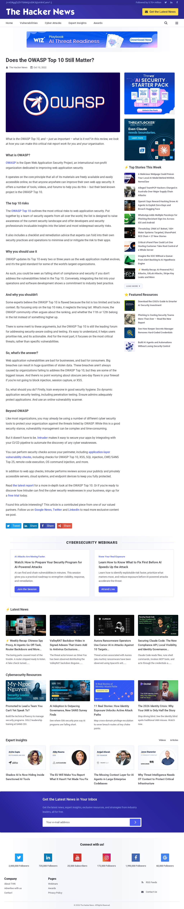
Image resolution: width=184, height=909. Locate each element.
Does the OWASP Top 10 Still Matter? (50, 60)
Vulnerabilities (29, 23)
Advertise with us (13, 888)
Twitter (57, 509)
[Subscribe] (135, 822)
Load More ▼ (133, 286)
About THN (9, 883)
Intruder (42, 437)
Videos (162, 740)
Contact (8, 892)
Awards (98, 23)
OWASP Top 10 (21, 211)
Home (9, 23)
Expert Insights (78, 23)
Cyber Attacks (53, 23)
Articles (174, 740)
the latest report (23, 485)
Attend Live (108, 589)
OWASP (11, 162)
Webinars (53, 883)
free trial (13, 495)
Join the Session (27, 589)
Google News (43, 509)
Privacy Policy (55, 892)
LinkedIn (73, 509)
